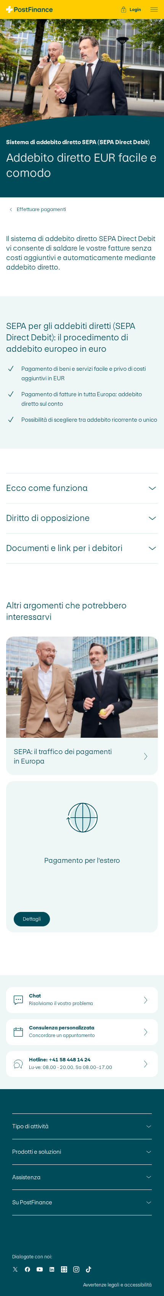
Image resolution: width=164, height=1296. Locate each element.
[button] (152, 9)
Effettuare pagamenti (41, 209)
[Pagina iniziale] (29, 9)
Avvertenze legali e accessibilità (117, 1285)
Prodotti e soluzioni (36, 1151)
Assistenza (26, 1177)
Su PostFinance (32, 1202)
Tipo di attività (30, 1126)
